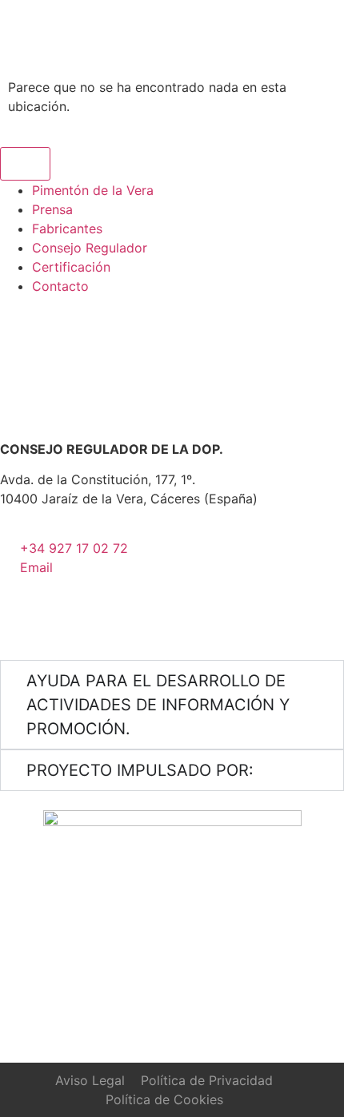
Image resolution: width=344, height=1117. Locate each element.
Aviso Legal (90, 1080)
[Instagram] (20, 616)
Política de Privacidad (207, 1080)
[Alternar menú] (25, 164)
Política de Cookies (164, 1099)
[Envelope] (152, 616)
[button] (193, 32)
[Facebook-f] (108, 616)
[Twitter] (64, 616)
